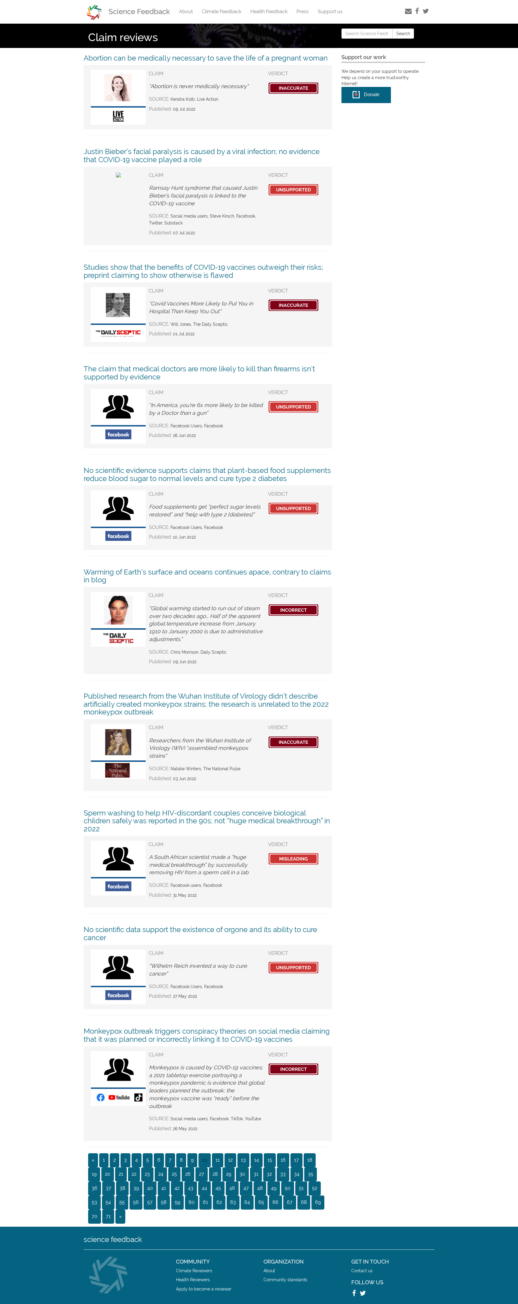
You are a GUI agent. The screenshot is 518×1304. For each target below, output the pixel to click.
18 (309, 1160)
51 (301, 1188)
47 (246, 1188)
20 (107, 1174)
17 (296, 1160)
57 (150, 1202)
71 (108, 1216)
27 (201, 1174)
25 (174, 1174)
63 (233, 1202)
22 (134, 1174)
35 (310, 1174)
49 (273, 1188)
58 (163, 1202)
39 (136, 1188)
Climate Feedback (221, 11)
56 (136, 1202)
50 (287, 1188)
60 (192, 1202)
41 (163, 1188)
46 (232, 1188)
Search (403, 33)
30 (242, 1174)
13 (243, 1160)
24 (160, 1174)
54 (108, 1202)
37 (108, 1188)
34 (296, 1174)
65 (261, 1202)
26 (188, 1174)
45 (218, 1188)
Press (302, 11)
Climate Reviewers (194, 1270)
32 (269, 1174)
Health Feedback (268, 11)
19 (94, 1174)
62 (219, 1202)
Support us (330, 11)
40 (150, 1188)
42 (177, 1188)
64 (247, 1202)
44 (204, 1188)
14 (256, 1160)
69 (318, 1202)
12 (230, 1160)
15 (269, 1160)
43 (190, 1188)
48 (260, 1188)
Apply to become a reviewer (203, 1288)
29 (228, 1174)
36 (94, 1188)
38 (122, 1188)
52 (314, 1188)
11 (218, 1160)
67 (290, 1202)
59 (177, 1202)
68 (304, 1202)
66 (275, 1202)
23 (147, 1174)
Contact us (362, 1270)
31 (256, 1174)
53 (94, 1202)
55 (122, 1202)
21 (121, 1174)
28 (215, 1174)
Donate (372, 94)
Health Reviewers (193, 1279)
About (186, 11)
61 (205, 1202)
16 (283, 1160)
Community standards (285, 1279)
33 (283, 1174)
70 (94, 1216)
